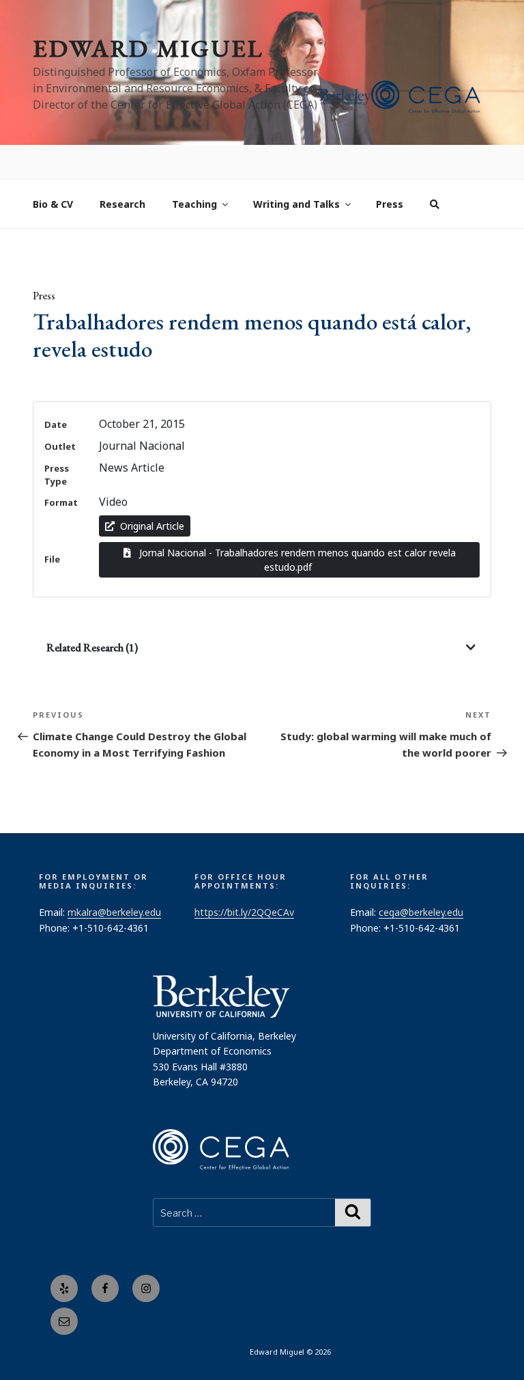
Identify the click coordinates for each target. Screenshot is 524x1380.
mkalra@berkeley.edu (114, 878)
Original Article (152, 492)
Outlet (60, 413)
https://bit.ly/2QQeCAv (244, 878)
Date (55, 391)
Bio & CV (53, 170)
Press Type (56, 441)
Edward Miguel (148, 48)
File (52, 525)
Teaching (194, 170)
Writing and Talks (296, 170)
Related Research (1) (92, 614)
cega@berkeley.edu (421, 878)
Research (122, 170)
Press (389, 170)
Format (61, 469)
